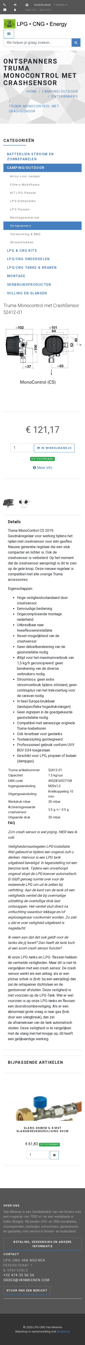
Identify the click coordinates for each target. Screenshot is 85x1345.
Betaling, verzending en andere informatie (42, 1244)
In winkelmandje (55, 448)
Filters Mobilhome (24, 184)
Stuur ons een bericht (26, 1290)
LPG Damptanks (23, 201)
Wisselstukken (22, 242)
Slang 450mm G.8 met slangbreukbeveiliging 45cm (42, 1129)
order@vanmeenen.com (26, 1280)
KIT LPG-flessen (23, 193)
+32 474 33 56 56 (18, 1275)
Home (32, 92)
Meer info (44, 468)
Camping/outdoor (60, 92)
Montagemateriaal (25, 217)
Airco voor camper (25, 176)
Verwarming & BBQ (25, 234)
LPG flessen (20, 209)
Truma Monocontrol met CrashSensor (34, 108)
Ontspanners (64, 97)
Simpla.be (63, 1331)
